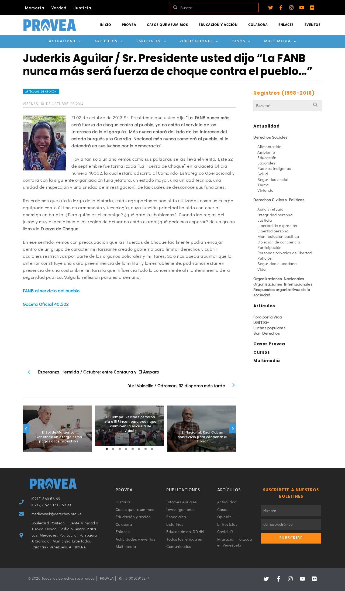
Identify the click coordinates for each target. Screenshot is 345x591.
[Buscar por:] (287, 105)
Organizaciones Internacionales (282, 284)
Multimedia (277, 41)
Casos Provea (269, 344)
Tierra (262, 184)
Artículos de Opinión (41, 91)
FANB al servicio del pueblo (51, 290)
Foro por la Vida (267, 316)
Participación (269, 247)
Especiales (148, 41)
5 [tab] (132, 449)
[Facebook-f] (280, 7)
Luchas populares (269, 327)
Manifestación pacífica (278, 236)
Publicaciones (196, 41)
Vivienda (265, 190)
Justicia (82, 7)
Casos (238, 41)
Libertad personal (273, 230)
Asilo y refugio (270, 209)
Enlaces (286, 25)
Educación (267, 157)
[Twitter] (270, 7)
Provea (129, 25)
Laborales (266, 163)
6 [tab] (139, 449)
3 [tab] (119, 449)
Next (232, 428)
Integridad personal (275, 214)
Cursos (261, 352)
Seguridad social (272, 179)
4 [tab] (126, 449)
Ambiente (266, 152)
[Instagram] (291, 7)
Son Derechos (266, 333)
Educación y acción (218, 25)
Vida (261, 269)
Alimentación (269, 146)
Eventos (313, 25)
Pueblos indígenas (274, 168)
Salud (262, 173)
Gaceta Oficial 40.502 (46, 304)
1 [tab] (106, 449)
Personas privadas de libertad (284, 252)
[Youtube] (301, 7)
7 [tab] (145, 449)
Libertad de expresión (277, 225)
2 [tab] (113, 449)
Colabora (258, 25)
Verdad (59, 7)
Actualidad (62, 41)
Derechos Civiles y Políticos (278, 199)
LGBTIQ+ (261, 322)
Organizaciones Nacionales (278, 278)
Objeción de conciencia (278, 242)
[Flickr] (312, 7)
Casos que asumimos (167, 25)
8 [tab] (152, 449)
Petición (264, 258)
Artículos (106, 41)
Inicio (105, 25)
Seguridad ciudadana (277, 263)
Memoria (34, 7)
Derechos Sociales (270, 137)
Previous (26, 428)
